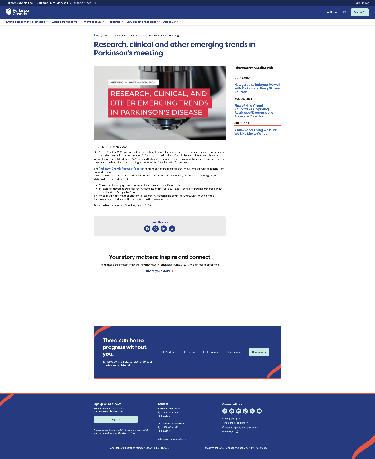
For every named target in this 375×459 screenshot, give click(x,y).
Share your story (158, 271)
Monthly (169, 351)
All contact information (171, 439)
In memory (235, 351)
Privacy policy (230, 418)
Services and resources (142, 22)
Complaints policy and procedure (240, 427)
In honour (212, 351)
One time (190, 351)
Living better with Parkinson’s (26, 22)
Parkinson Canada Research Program (121, 168)
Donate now (259, 352)
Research (114, 22)
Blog (96, 35)
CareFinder (361, 3)
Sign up (115, 419)
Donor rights (229, 431)
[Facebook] (147, 228)
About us (169, 22)
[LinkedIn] (164, 228)
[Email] (172, 228)
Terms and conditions (234, 422)
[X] (155, 228)
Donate (357, 13)
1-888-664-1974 (45, 3)
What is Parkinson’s (65, 22)
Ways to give (92, 22)
